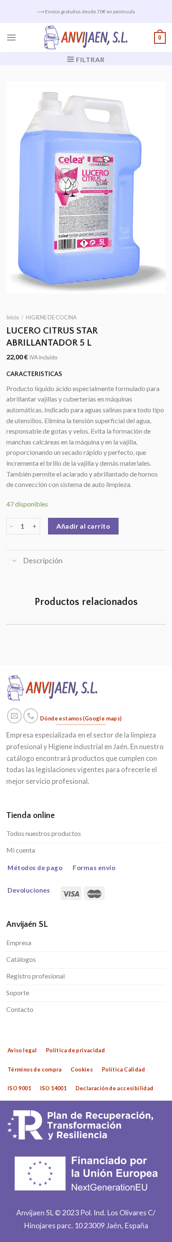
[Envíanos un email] (14, 715)
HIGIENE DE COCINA (51, 317)
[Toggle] (14, 561)
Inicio (12, 317)
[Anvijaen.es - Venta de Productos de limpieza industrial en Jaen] (86, 37)
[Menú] (11, 37)
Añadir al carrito (83, 526)
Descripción (43, 560)
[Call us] (30, 715)
